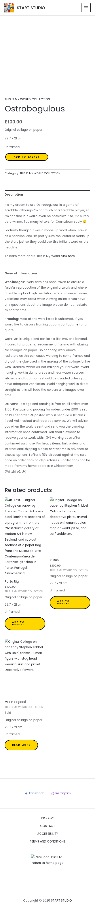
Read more (21, 745)
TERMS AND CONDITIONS (47, 841)
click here (67, 256)
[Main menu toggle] (86, 7)
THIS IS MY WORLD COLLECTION (27, 99)
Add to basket (27, 157)
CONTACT (47, 826)
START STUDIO (31, 7)
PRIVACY (47, 818)
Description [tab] (14, 194)
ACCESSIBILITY (47, 834)
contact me (17, 310)
